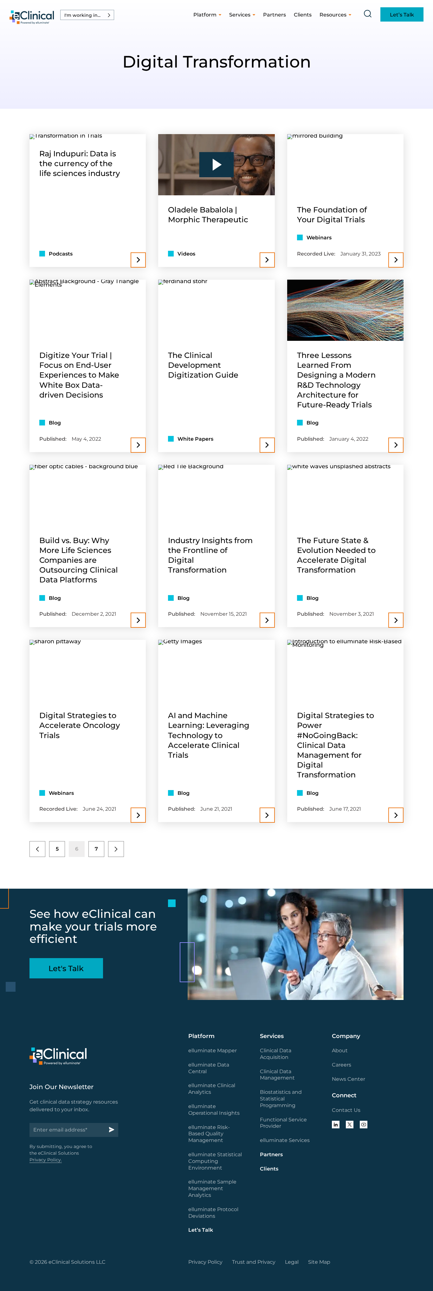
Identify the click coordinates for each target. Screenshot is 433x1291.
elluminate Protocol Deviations (213, 1212)
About (340, 1051)
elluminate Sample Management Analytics (212, 1188)
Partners (274, 15)
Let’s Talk (200, 1230)
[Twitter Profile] (349, 1124)
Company (346, 1036)
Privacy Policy (205, 1262)
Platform (205, 15)
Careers (341, 1065)
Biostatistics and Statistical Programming (281, 1098)
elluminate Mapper (212, 1051)
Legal (292, 1262)
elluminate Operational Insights (214, 1109)
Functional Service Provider (283, 1123)
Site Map (319, 1262)
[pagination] (37, 849)
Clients (303, 15)
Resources (333, 15)
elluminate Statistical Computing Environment (215, 1161)
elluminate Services (285, 1140)
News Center (348, 1079)
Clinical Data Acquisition (275, 1054)
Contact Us (346, 1110)
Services (239, 15)
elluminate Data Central (208, 1068)
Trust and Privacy (253, 1262)
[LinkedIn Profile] (335, 1124)
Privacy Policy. (45, 1160)
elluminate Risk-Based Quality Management (209, 1134)
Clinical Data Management (277, 1074)
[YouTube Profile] (363, 1124)
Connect (344, 1095)
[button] (87, 15)
